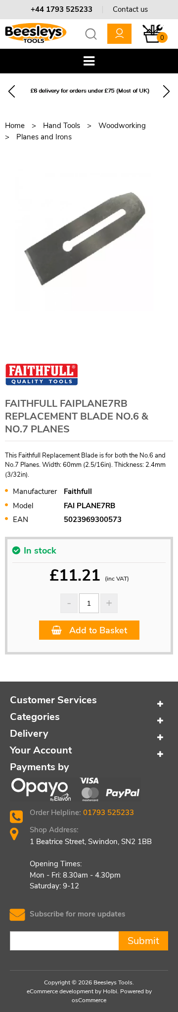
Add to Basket (97, 630)
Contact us (130, 9)
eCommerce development (60, 991)
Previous (11, 91)
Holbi (110, 991)
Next (166, 91)
